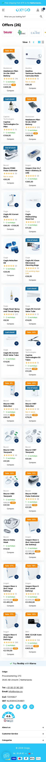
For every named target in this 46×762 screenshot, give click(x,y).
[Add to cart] (16, 205)
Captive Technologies (8, 118)
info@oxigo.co (16, 691)
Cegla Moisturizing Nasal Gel (31, 216)
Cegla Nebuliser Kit (10, 261)
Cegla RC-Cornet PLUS (10, 215)
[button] (23, 717)
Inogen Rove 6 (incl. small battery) (31, 588)
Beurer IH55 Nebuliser (8, 405)
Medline (28, 68)
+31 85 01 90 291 (14, 687)
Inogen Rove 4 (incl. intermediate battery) (32, 542)
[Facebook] (18, 706)
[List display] (43, 42)
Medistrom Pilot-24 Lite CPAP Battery (10, 73)
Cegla (5, 211)
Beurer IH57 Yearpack (30, 451)
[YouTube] (11, 706)
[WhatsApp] (31, 706)
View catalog (3, 10)
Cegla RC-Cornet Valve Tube (32, 310)
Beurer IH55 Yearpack (8, 451)
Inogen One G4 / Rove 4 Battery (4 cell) (33, 170)
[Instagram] (4, 706)
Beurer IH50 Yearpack (8, 495)
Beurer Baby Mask (9, 541)
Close (23, 727)
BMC (27, 632)
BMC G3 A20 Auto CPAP (33, 636)
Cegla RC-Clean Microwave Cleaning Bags (32, 262)
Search (41, 16)
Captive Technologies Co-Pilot (11, 124)
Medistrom (7, 68)
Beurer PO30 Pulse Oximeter (32, 495)
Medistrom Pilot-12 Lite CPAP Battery (32, 121)
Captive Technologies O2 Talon (32, 357)
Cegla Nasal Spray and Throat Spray (11, 310)
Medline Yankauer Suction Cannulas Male (33, 73)
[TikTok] (24, 706)
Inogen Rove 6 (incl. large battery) (9, 637)
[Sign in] (38, 10)
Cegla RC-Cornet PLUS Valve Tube (11, 354)
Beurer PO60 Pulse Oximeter (10, 169)
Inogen (28, 165)
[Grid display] (39, 42)
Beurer (6, 165)
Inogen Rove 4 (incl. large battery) (10, 588)
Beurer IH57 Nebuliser (30, 405)
